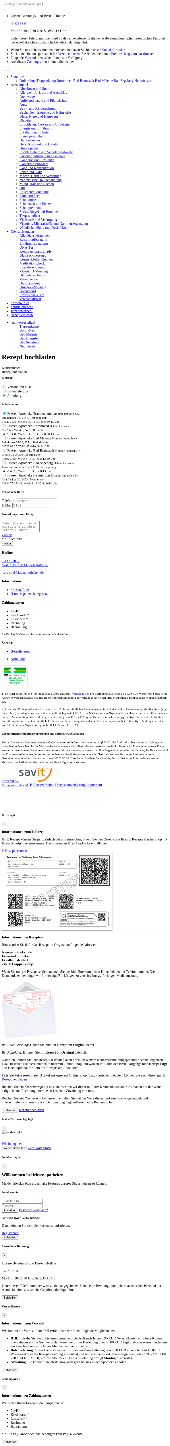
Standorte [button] (17, 77)
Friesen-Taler (20, 590)
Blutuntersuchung (31, 275)
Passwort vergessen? (33, 1210)
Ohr (22, 188)
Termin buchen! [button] (22, 307)
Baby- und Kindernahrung (37, 108)
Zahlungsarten (37, 62)
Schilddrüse (27, 200)
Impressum (94, 785)
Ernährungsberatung (33, 243)
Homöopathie (29, 148)
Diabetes (25, 120)
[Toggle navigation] (8, 70)
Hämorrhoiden (29, 140)
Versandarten (34, 58)
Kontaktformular (112, 50)
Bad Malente (104, 81)
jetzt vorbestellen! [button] (23, 322)
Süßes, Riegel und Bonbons (38, 212)
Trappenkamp (47, 81)
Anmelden (10, 1210)
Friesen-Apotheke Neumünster (40, 479)
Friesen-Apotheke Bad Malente (40, 442)
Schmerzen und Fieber (35, 204)
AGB (28, 785)
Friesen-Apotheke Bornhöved (38, 430)
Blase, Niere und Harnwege (38, 116)
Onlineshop (28, 81)
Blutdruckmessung (32, 255)
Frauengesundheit (31, 136)
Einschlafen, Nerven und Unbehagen (45, 124)
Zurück (7, 535)
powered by (10, 781)
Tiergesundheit (29, 216)
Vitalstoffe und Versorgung (38, 219)
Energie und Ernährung (35, 128)
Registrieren (10, 1233)
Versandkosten (80, 693)
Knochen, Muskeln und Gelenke (42, 156)
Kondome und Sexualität (36, 160)
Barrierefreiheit (43, 785)
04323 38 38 (25, 563)
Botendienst (27, 291)
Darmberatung (29, 283)
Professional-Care (31, 295)
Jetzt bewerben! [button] (22, 311)
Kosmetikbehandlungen (36, 259)
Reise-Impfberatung (33, 239)
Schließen (10, 1110)
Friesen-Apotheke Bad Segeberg (40, 467)
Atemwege (27, 96)
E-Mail (7, 505)
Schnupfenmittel (30, 208)
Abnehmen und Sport (34, 88)
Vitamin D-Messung (33, 271)
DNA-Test (26, 247)
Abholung (14, 396)
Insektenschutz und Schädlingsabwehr (46, 152)
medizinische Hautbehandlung (40, 180)
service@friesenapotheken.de (23, 572)
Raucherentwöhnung (34, 192)
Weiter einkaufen (14, 1148)
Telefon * (8, 501)
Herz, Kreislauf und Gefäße (38, 144)
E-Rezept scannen (14, 851)
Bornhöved (65, 81)
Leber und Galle (30, 172)
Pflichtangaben (12, 1144)
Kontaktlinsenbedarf (33, 164)
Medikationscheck (32, 263)
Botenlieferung (17, 391)
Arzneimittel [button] (19, 84)
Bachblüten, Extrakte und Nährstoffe (45, 112)
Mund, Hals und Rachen (36, 184)
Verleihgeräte (28, 279)
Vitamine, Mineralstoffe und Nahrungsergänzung (53, 223)
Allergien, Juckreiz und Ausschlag (43, 92)
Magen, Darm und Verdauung (40, 176)
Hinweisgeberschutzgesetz (29, 594)
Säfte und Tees (29, 196)
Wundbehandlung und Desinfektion (44, 227)
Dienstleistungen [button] (22, 231)
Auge (23, 104)
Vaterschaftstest (30, 299)
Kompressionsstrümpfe (35, 251)
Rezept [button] (22, 315)
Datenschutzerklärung (70, 785)
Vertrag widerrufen (13, 785)
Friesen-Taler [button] (20, 303)
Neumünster (142, 81)
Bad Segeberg (124, 81)
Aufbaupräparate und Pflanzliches (43, 100)
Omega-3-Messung (32, 287)
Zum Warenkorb (39, 1148)
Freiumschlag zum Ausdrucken (133, 54)
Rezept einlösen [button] (69, 54)
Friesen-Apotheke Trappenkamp (40, 417)
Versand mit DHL (19, 387)
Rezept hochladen (14, 1079)
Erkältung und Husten (34, 132)
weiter (7, 543)
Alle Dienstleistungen (34, 235)
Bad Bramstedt (84, 81)
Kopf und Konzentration (36, 168)
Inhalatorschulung (31, 267)
